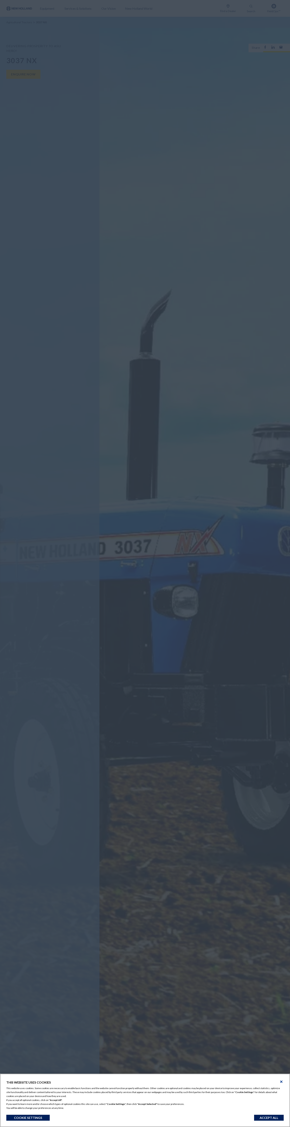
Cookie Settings (28, 1117)
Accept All (269, 1117)
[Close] (281, 1081)
